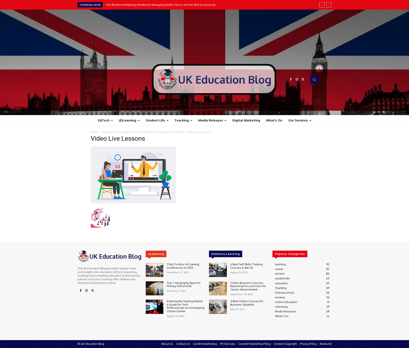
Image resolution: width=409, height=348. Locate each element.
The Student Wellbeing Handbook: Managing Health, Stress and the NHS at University (160, 4)
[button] (314, 79)
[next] (328, 4)
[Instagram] (297, 79)
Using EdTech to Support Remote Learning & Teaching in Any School (143, 132)
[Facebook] (291, 79)
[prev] (322, 4)
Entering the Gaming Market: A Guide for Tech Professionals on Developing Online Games (185, 306)
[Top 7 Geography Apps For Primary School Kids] (154, 288)
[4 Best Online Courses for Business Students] (218, 307)
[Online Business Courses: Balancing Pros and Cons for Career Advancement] (218, 288)
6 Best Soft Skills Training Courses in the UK (246, 266)
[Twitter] (303, 79)
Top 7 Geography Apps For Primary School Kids (184, 284)
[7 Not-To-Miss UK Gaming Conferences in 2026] (154, 270)
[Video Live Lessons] (133, 202)
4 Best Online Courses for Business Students (247, 302)
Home (94, 132)
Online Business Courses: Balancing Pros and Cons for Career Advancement (248, 286)
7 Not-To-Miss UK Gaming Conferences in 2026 (183, 266)
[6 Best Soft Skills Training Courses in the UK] (218, 270)
